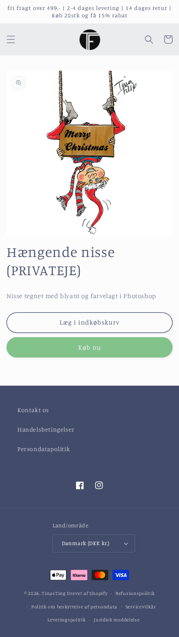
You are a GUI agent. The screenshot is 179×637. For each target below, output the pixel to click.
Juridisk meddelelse (116, 620)
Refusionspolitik (135, 593)
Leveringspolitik (66, 620)
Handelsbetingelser (46, 429)
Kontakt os (33, 409)
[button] (10, 39)
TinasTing (54, 593)
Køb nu (89, 347)
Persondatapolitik (43, 448)
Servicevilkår (141, 607)
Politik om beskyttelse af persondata (74, 607)
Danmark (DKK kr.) (85, 543)
